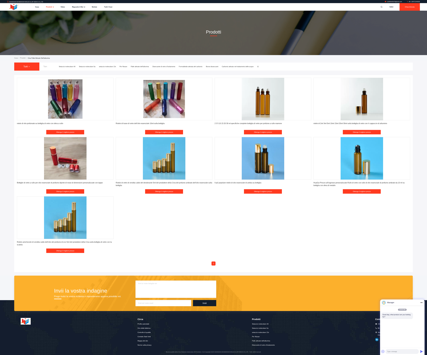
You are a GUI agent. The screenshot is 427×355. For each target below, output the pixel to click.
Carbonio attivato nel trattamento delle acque (238, 66)
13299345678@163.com (394, 1)
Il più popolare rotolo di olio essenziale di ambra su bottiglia (238, 183)
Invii (204, 303)
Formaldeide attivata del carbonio (190, 66)
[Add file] (383, 351)
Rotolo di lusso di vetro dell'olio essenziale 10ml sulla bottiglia (140, 123)
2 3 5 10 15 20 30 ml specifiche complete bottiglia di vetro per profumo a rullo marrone (248, 123)
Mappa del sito (143, 341)
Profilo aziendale (143, 324)
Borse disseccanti (212, 66)
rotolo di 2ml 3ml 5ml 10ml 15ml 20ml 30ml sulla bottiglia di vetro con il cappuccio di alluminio (350, 123)
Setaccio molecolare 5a (87, 66)
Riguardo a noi (78, 7)
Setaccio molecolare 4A (67, 66)
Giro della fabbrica (144, 328)
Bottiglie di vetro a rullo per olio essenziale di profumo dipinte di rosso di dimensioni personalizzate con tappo (60, 183)
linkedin (377, 339)
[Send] (421, 351)
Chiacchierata (410, 7)
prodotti (23, 58)
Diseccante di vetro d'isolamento (163, 66)
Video (63, 7)
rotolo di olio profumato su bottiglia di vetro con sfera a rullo (40, 123)
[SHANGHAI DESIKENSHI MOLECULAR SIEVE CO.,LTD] (14, 7)
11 (258, 66)
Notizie (94, 7)
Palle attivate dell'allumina (140, 66)
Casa (37, 7)
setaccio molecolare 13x (107, 66)
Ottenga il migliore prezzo (65, 132)
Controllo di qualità (144, 332)
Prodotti (49, 7)
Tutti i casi (108, 7)
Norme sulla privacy (144, 345)
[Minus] (421, 302)
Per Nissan (123, 66)
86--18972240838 (414, 1)
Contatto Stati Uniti (144, 336)
